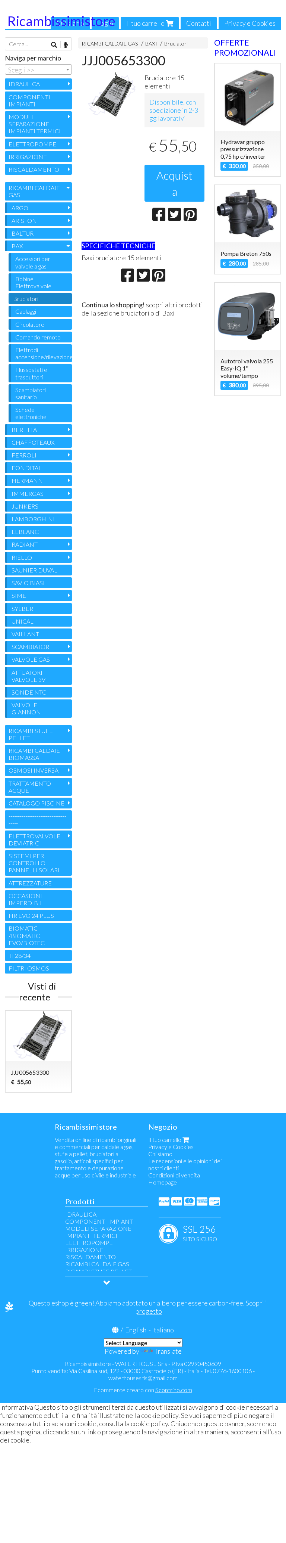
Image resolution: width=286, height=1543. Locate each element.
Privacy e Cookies (250, 23)
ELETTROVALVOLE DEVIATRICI (34, 839)
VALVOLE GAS (31, 659)
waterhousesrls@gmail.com (143, 1377)
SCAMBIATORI (31, 646)
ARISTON (24, 220)
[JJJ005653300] (112, 94)
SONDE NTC (29, 692)
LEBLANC (25, 531)
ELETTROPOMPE (32, 144)
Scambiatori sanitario (30, 393)
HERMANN (27, 480)
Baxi (168, 313)
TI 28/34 (20, 955)
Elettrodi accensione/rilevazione (43, 353)
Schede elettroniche (31, 413)
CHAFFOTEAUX (33, 442)
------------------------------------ (37, 819)
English (135, 1330)
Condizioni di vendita (174, 1175)
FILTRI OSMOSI (30, 968)
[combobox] (38, 69)
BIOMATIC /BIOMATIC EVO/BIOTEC (27, 935)
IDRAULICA (24, 83)
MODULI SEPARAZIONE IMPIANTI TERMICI (35, 123)
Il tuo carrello (146, 23)
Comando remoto (38, 337)
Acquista (174, 183)
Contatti (198, 23)
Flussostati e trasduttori (31, 373)
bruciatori (135, 313)
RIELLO (22, 557)
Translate (168, 1351)
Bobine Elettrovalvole (33, 282)
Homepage (162, 1182)
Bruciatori (176, 43)
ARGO (20, 207)
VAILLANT (25, 633)
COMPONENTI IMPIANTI (29, 100)
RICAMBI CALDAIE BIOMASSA (34, 754)
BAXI (151, 43)
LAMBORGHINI (33, 518)
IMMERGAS (28, 493)
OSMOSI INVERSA (33, 770)
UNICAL (23, 621)
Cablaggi (25, 311)
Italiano (163, 1330)
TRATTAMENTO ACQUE (30, 787)
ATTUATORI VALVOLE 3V (28, 676)
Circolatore (29, 324)
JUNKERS (25, 506)
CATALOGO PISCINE (36, 803)
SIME (19, 595)
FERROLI (24, 455)
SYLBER (22, 608)
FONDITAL (27, 467)
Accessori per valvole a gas (32, 262)
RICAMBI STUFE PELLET (31, 734)
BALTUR (23, 233)
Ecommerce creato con (143, 1389)
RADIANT (25, 544)
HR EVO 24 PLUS (31, 915)
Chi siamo (160, 1153)
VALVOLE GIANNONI (27, 708)
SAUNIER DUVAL (34, 570)
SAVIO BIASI (28, 582)
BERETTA (24, 429)
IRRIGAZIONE (28, 156)
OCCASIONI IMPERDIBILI (27, 899)
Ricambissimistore (61, 21)
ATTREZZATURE (30, 883)
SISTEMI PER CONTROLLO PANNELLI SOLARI (34, 862)
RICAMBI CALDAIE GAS (110, 43)
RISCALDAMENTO (34, 169)
